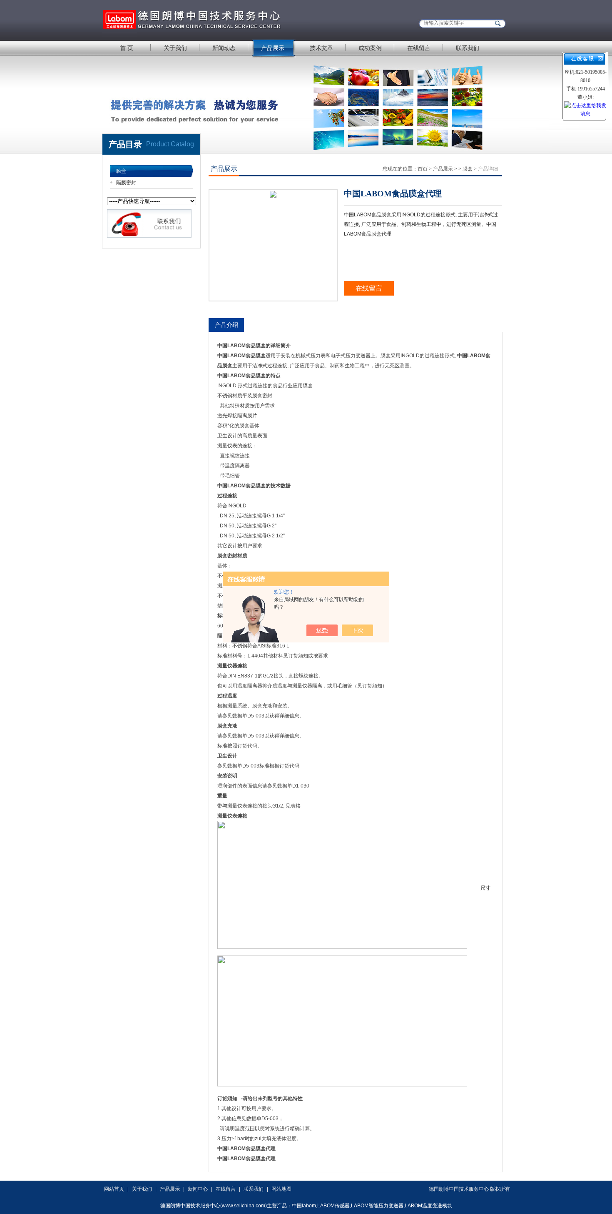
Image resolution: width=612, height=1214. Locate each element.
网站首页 (114, 1189)
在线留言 (418, 48)
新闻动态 (224, 48)
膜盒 (121, 171)
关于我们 (175, 48)
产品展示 (272, 48)
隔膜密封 (126, 183)
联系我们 (467, 48)
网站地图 (281, 1189)
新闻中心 (198, 1189)
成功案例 (370, 48)
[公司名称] (206, 20)
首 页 (126, 48)
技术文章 (321, 48)
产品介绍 (226, 324)
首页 (423, 169)
